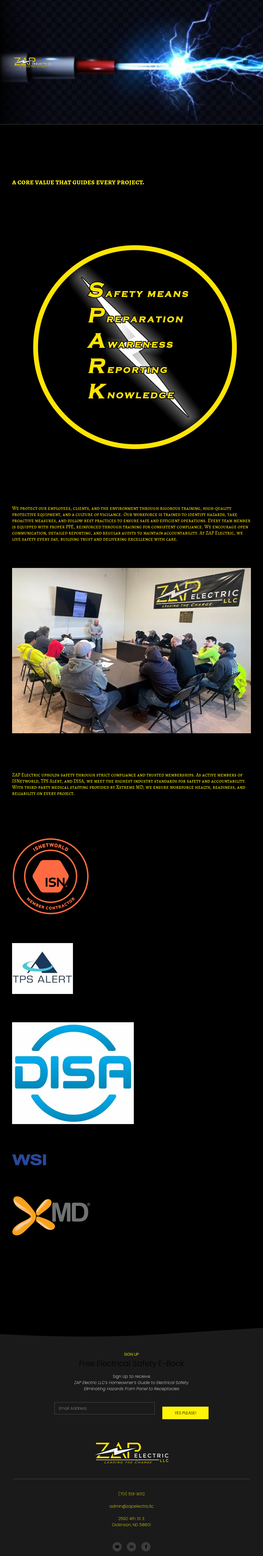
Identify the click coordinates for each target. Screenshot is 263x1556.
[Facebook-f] (146, 1546)
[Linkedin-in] (131, 1546)
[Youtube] (117, 1546)
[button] (245, 62)
